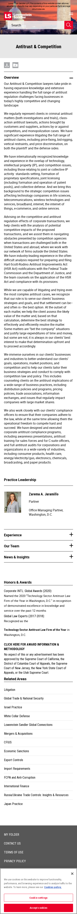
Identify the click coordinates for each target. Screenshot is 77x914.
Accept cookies (39, 907)
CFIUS (8, 742)
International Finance (16, 786)
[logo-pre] (18, 16)
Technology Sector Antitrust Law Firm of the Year (35, 630)
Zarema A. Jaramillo (43, 494)
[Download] (7, 60)
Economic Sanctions (16, 751)
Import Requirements (17, 769)
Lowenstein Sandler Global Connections (28, 725)
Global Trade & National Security (24, 698)
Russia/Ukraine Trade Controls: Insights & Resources (36, 795)
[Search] (68, 25)
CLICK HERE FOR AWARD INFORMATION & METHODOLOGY (31, 647)
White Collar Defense (17, 716)
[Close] (72, 873)
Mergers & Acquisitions (18, 733)
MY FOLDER (11, 834)
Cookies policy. (53, 887)
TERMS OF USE (13, 852)
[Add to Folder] (15, 60)
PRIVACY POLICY (15, 861)
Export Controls (13, 760)
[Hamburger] (71, 14)
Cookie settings (38, 897)
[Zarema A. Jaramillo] (13, 504)
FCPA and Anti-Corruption (19, 777)
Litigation (9, 690)
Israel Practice (13, 707)
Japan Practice (13, 804)
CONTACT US (12, 843)
